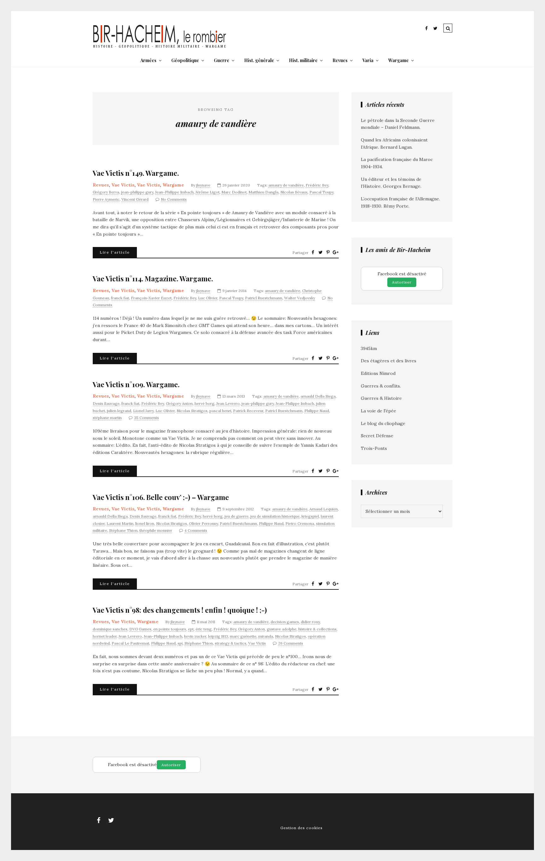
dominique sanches (110, 629)
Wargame (398, 60)
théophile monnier (155, 530)
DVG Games (140, 629)
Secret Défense (377, 436)
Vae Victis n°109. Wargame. (136, 384)
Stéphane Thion (123, 530)
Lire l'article (115, 252)
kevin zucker (195, 636)
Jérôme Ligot (208, 192)
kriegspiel (310, 516)
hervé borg (204, 403)
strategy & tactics (230, 643)
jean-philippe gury (137, 192)
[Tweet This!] (320, 252)
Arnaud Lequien (323, 509)
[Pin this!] (328, 252)
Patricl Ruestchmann (263, 298)
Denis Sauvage (106, 403)
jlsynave (203, 185)
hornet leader (105, 636)
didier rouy (310, 621)
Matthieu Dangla (263, 192)
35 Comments (146, 417)
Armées (148, 60)
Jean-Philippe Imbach (174, 192)
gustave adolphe (281, 629)
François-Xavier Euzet (151, 298)
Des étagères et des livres (388, 361)
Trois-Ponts (374, 448)
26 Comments (290, 643)
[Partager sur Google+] (335, 252)
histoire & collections (317, 629)
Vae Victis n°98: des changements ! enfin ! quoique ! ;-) (180, 610)
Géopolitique (185, 60)
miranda (265, 636)
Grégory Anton (179, 403)
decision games (285, 621)
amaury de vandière (286, 185)
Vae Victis (122, 185)
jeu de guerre (237, 516)
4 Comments (196, 530)
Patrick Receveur (248, 410)
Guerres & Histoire (381, 398)
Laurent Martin (120, 523)
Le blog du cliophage (383, 423)
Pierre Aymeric (106, 199)
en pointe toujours (169, 629)
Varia (367, 60)
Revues (340, 60)
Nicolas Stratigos (192, 410)
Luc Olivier (207, 298)
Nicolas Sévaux (294, 192)
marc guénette (243, 636)
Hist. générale (259, 60)
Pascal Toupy (321, 192)
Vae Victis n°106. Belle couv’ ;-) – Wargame (161, 497)
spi (180, 643)
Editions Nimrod (378, 373)
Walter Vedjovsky (299, 298)
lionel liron (144, 523)
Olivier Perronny (203, 523)
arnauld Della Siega (318, 396)
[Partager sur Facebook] (313, 252)
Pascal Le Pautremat (130, 643)
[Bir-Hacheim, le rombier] (160, 47)
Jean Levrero (228, 403)
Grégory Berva (106, 192)
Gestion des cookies (301, 827)
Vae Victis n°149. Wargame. (136, 173)
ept (191, 629)
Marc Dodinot (234, 192)
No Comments (174, 199)
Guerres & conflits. (381, 386)
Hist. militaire (303, 60)
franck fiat (120, 298)
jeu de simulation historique (275, 516)
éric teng (204, 629)
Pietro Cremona (299, 523)
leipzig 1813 (218, 636)
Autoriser (402, 282)
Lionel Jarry (143, 410)
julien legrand (119, 410)
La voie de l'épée (378, 411)
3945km (369, 348)
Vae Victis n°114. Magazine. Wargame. (153, 278)
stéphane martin (107, 417)
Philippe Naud (316, 410)
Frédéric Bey (317, 185)
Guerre (221, 60)
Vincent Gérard (135, 199)
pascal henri (220, 410)
